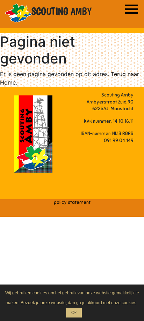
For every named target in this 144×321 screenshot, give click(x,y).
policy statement (72, 202)
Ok (74, 312)
